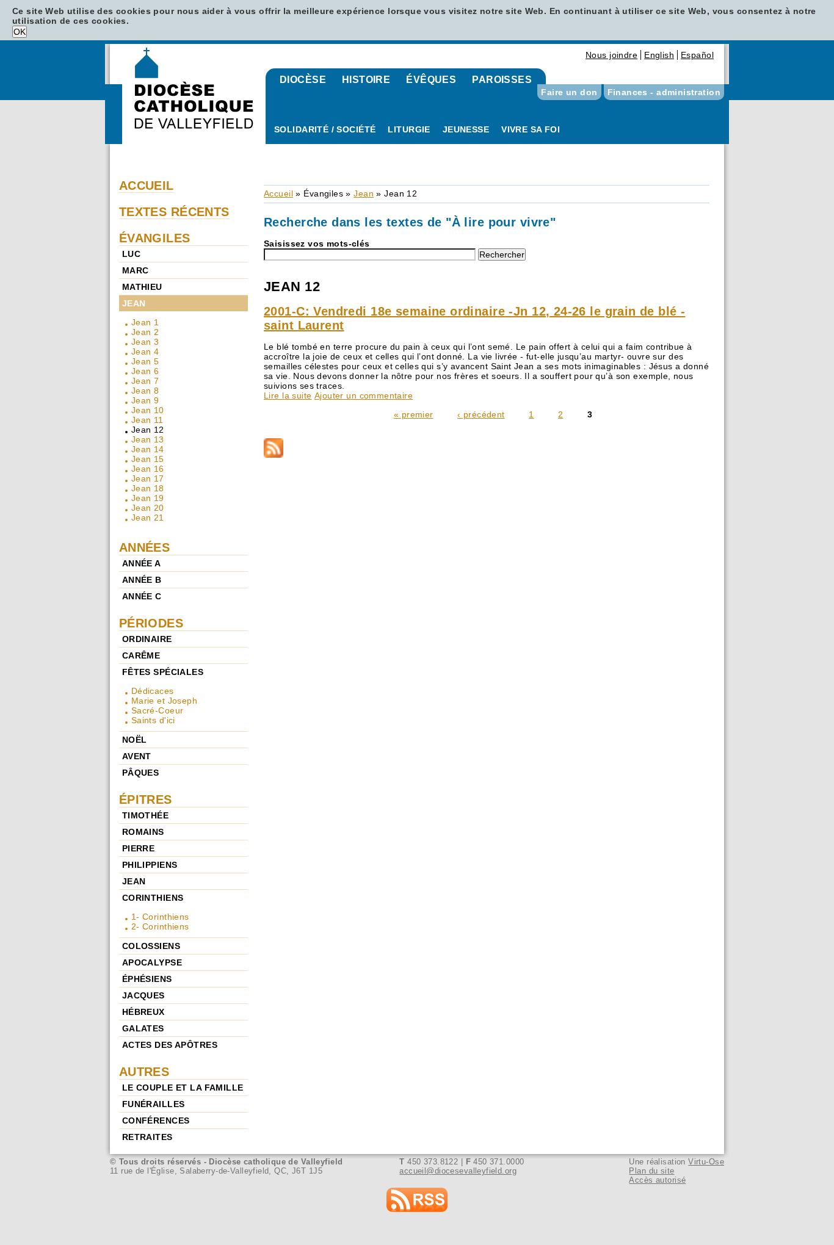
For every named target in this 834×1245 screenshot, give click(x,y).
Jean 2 (145, 332)
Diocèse (303, 79)
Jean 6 (145, 371)
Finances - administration (664, 92)
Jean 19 (147, 498)
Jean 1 (145, 322)
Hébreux (143, 1012)
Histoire (366, 79)
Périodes (151, 623)
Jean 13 (147, 439)
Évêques (431, 79)
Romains (143, 832)
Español (697, 55)
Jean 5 (145, 361)
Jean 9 (145, 400)
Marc (135, 270)
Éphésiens (147, 979)
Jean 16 (147, 469)
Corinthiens (153, 898)
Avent (136, 756)
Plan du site (651, 1170)
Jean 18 (147, 488)
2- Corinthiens (160, 926)
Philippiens (150, 865)
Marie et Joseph (164, 701)
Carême (141, 655)
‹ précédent (481, 414)
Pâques (140, 773)
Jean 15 (147, 459)
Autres (144, 1071)
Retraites (147, 1137)
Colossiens (151, 946)
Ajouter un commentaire (363, 395)
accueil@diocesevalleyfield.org (458, 1170)
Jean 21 (147, 517)
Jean (364, 193)
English (659, 55)
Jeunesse (466, 129)
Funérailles (153, 1104)
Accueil (278, 193)
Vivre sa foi (530, 129)
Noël (134, 740)
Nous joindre (611, 55)
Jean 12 (147, 430)
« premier (413, 414)
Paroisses (502, 79)
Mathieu (142, 287)
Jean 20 (147, 508)
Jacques (143, 995)
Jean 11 (147, 420)
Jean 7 (145, 381)
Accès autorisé (657, 1180)
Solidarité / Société (324, 129)
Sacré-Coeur (157, 710)
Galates (143, 1028)
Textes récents (174, 211)
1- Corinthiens (160, 917)
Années (144, 547)
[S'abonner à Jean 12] (486, 449)
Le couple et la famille (183, 1087)
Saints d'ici (153, 720)
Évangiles (323, 193)
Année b (142, 580)
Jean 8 (145, 390)
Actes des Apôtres (169, 1045)
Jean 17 (147, 478)
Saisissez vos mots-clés (317, 243)
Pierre (138, 848)
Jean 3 (145, 342)
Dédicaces (152, 691)
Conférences (156, 1120)
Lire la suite (287, 395)
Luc (131, 254)
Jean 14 (147, 449)
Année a (141, 563)
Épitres (145, 799)
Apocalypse (152, 962)
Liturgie (409, 129)
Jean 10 (147, 410)
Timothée (145, 815)
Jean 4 (145, 351)
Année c (142, 596)
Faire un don (569, 92)
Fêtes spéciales (162, 672)
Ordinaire (147, 639)
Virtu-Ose (706, 1161)
